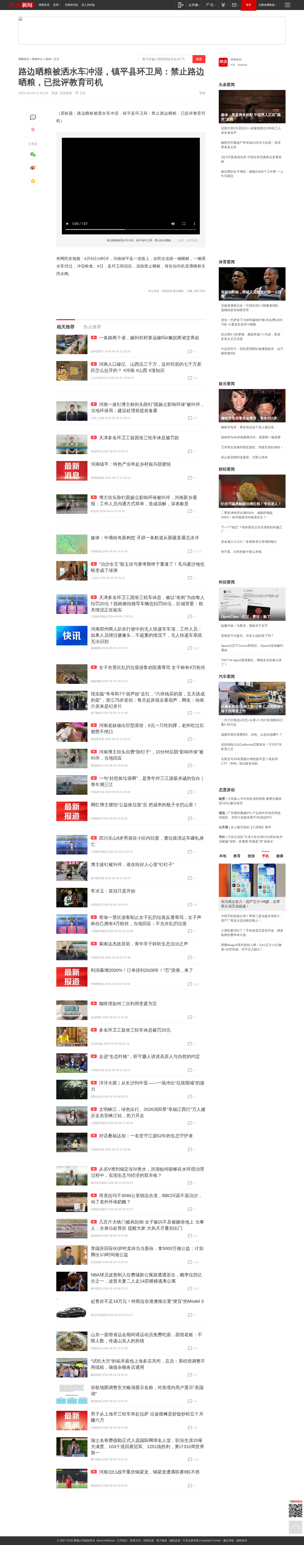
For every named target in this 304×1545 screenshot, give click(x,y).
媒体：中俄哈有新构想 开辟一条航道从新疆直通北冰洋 (145, 537)
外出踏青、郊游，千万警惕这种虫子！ (247, 911)
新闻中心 (37, 59)
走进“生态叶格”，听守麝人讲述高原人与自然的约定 (149, 1056)
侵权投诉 (241, 1540)
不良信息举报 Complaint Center (202, 1540)
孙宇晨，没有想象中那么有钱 (241, 551)
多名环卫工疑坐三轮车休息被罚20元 (135, 1030)
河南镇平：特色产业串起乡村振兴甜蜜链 (131, 464)
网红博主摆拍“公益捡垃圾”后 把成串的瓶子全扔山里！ (144, 804)
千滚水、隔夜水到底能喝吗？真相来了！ (249, 921)
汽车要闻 (227, 676)
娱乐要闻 (227, 383)
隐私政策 (175, 1540)
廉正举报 (228, 1540)
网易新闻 (236, 59)
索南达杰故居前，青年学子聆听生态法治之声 (143, 943)
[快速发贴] (33, 117)
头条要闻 (227, 84)
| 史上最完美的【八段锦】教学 (245, 827)
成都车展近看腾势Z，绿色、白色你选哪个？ (251, 734)
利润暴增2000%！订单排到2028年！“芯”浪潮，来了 (142, 970)
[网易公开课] (195, 5)
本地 (222, 856)
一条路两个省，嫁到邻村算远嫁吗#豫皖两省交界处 (149, 337)
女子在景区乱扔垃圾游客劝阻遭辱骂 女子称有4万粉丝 (152, 667)
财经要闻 (227, 469)
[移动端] (181, 5)
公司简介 (122, 1540)
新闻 (48, 59)
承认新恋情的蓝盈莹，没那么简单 (244, 457)
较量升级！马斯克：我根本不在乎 (244, 625)
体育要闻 (227, 262)
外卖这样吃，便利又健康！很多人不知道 (249, 931)
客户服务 (161, 1540)
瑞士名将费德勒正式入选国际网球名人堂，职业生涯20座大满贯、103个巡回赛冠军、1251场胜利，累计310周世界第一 (147, 1446)
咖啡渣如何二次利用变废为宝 (128, 1003)
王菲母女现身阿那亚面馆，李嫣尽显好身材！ (252, 447)
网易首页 (44, 4)
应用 (56, 4)
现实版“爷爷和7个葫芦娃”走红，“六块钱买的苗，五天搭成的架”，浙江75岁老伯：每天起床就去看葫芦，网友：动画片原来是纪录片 (148, 700)
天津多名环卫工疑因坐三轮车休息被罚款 (139, 437)
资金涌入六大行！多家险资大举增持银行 (249, 541)
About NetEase (105, 1540)
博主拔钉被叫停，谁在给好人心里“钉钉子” (132, 864)
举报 (202, 93)
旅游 (251, 856)
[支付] (224, 5)
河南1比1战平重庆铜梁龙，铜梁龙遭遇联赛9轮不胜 (149, 1471)
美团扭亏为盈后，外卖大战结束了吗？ (247, 635)
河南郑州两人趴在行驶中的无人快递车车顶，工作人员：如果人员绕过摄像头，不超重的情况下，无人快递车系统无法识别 (146, 635)
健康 (279, 856)
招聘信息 (148, 1540)
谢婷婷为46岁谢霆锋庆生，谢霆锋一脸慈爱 (251, 437)
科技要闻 (227, 582)
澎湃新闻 (65, 93)
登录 (248, 4)
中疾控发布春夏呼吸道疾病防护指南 (246, 941)
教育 (237, 856)
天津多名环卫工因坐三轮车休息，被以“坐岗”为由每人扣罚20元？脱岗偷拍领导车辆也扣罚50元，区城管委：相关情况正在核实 (148, 603)
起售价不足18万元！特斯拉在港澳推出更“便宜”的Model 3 (147, 1301)
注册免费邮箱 (267, 4)
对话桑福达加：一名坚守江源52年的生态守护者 (146, 1135)
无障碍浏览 (71, 4)
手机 (265, 856)
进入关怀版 (88, 4)
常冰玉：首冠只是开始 (113, 890)
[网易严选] (210, 5)
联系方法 (135, 1540)
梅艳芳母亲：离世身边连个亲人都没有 (247, 427)
